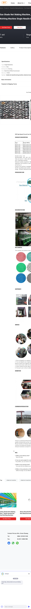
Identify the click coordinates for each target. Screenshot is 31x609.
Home (1, 8)
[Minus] (29, 574)
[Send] (29, 606)
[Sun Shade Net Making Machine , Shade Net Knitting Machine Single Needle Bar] (11, 500)
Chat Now (19, 27)
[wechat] (17, 543)
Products (6, 8)
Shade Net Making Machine (16, 8)
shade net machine (11, 480)
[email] (9, 543)
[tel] (21, 543)
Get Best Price (6, 27)
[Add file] (2, 606)
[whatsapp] (13, 543)
